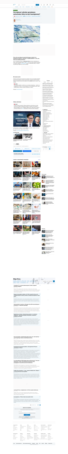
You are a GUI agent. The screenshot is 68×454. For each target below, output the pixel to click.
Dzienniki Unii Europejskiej (30, 437)
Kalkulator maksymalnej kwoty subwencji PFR (48, 122)
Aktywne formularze (47, 125)
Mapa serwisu (50, 443)
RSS (39, 443)
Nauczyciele (21, 436)
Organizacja (14, 434)
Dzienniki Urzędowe (29, 436)
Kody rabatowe (49, 436)
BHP (20, 429)
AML (41, 430)
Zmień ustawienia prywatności (27, 443)
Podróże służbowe (43, 437)
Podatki (31, 281)
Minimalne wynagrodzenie (44, 435)
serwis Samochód (19, 89)
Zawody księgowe (15, 429)
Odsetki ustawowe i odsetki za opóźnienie (48, 133)
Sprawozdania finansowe (44, 429)
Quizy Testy (44, 143)
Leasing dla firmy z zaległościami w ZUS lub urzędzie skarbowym (48, 100)
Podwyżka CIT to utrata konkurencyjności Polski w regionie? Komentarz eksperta (48, 83)
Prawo (28, 281)
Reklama (46, 443)
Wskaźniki (45, 132)
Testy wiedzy (21, 440)
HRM (20, 430)
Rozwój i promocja (15, 437)
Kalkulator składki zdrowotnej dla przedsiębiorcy (47, 111)
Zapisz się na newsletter (37, 148)
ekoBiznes (14, 282)
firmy (23, 108)
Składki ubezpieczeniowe (44, 436)
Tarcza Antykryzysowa (23, 282)
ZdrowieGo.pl (49, 434)
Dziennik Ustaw (29, 434)
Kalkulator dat (44, 124)
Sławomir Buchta (18, 19)
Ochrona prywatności (19, 443)
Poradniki (18, 282)
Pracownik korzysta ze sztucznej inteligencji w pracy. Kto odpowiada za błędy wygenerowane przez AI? (48, 106)
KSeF (14, 430)
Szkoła (21, 435)
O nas (14, 443)
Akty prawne (28, 433)
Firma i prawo (44, 174)
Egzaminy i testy (22, 437)
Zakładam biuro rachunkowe (44, 426)
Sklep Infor (28, 430)
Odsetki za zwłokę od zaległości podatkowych (47, 135)
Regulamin (33, 443)
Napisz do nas (27, 148)
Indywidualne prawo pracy (23, 426)
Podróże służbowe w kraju (44, 434)
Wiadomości (49, 426)
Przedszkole (21, 434)
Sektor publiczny (15, 433)
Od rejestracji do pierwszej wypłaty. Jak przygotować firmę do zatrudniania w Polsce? (47, 94)
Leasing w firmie (36, 429)
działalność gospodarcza (25, 146)
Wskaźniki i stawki (43, 433)
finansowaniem (23, 63)
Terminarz (45, 146)
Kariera (37, 443)
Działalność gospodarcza (16, 281)
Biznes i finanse (36, 426)
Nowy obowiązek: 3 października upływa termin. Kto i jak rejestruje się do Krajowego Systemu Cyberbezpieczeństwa (48, 92)
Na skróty (49, 433)
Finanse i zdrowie (36, 430)
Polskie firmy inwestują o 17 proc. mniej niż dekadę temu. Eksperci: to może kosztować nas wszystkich (48, 98)
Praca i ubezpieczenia (23, 281)
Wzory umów (49, 437)
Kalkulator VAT (45, 120)
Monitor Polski (28, 435)
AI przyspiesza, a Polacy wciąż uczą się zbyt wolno (48, 102)
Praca (27, 429)
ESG (27, 282)
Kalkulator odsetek (36, 437)
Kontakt (43, 443)
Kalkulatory (45, 109)
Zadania (14, 436)
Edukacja (21, 433)
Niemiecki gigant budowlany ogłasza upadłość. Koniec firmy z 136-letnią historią (48, 104)
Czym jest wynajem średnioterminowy (23, 130)
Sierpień (49, 146)
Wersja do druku (18, 148)
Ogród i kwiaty (49, 429)
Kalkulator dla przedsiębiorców (47, 112)
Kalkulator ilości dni (45, 123)
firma (27, 62)
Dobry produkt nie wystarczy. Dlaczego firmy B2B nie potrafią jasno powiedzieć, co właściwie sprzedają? (48, 88)
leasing (14, 146)
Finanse (14, 435)
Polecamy (43, 228)
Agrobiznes (34, 281)
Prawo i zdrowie (29, 431)
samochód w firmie (18, 146)
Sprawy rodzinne (29, 426)
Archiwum (49, 435)
